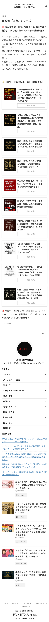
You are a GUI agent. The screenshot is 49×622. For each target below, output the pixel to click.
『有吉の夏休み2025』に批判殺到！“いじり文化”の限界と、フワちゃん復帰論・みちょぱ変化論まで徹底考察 (24, 456)
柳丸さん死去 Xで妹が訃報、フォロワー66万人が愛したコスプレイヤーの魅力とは (24, 440)
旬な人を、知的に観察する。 (24, 611)
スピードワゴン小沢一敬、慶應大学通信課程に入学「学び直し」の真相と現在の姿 (24, 448)
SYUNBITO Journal (24, 7)
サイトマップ (26, 603)
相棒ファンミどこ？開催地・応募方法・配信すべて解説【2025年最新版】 (24, 473)
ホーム (6, 603)
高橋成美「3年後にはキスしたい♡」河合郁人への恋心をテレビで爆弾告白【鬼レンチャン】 (24, 465)
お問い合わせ (26, 606)
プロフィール (15, 603)
